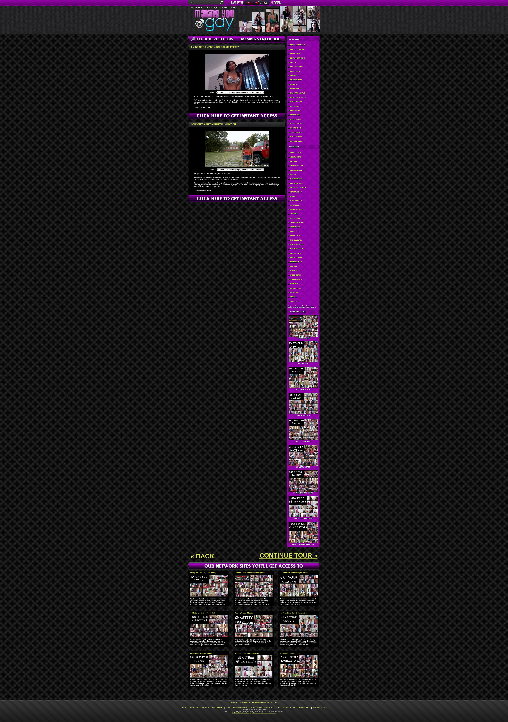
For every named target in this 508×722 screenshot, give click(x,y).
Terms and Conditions (285, 708)
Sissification (295, 128)
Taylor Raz (295, 301)
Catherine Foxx (296, 179)
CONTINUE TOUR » (288, 555)
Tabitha (293, 297)
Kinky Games (295, 115)
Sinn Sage (294, 284)
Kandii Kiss (294, 231)
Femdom (293, 84)
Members (194, 708)
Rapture (293, 266)
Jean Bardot (295, 218)
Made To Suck (295, 119)
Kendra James (296, 235)
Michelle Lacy (296, 240)
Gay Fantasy (295, 106)
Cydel (292, 196)
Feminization (295, 88)
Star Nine (294, 292)
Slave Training (296, 137)
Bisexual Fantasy (297, 49)
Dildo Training (296, 80)
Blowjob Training (297, 58)
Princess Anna (296, 262)
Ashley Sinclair (296, 166)
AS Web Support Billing (261, 708)
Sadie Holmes (295, 275)
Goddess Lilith (296, 209)
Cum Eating (294, 75)
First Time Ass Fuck (298, 93)
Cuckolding (295, 71)
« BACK (202, 556)
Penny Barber (296, 257)
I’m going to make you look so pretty (215, 47)
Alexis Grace (295, 152)
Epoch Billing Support (236, 708)
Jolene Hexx (295, 227)
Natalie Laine (295, 253)
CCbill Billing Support (212, 708)
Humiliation (295, 110)
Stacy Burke (295, 288)
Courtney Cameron (298, 187)
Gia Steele (294, 205)
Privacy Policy (320, 708)
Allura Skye (295, 157)
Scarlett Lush (296, 279)
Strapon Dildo (296, 141)
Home (184, 708)
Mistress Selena (297, 249)
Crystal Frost (296, 192)
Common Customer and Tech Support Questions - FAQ (254, 702)
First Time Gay (296, 102)
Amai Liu (293, 161)
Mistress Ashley (297, 244)
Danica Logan (296, 200)
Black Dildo (295, 53)
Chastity (294, 62)
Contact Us (304, 708)
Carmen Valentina (297, 170)
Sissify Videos (295, 132)
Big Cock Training (297, 45)
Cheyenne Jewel (296, 183)
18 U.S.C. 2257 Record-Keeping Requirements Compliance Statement (254, 713)
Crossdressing (296, 67)
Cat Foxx (294, 174)
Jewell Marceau (297, 222)
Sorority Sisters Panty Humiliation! (214, 124)
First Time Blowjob (298, 97)
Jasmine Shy (295, 214)
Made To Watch (296, 123)
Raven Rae (294, 270)
